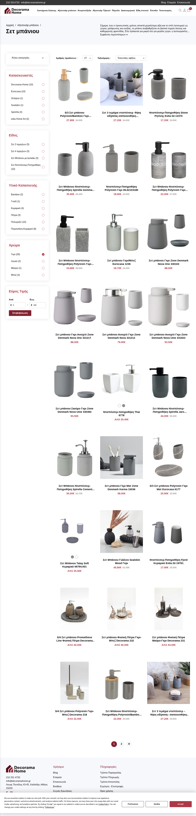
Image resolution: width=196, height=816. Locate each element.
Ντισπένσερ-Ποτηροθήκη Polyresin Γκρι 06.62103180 (121, 188)
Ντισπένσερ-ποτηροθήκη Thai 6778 (121, 414)
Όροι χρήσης (106, 791)
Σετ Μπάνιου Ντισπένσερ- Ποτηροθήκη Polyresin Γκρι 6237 (168, 188)
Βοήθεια (57, 786)
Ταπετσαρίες (165, 10)
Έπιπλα (154, 10)
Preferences (133, 804)
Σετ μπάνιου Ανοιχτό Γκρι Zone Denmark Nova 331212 (121, 336)
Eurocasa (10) (18, 91)
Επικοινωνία (183, 2)
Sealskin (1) (17, 105)
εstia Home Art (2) (20, 119)
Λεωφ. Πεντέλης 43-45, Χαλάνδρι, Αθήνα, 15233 (27, 786)
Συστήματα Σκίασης (46, 10)
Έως (31, 299)
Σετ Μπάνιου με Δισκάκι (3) (24, 158)
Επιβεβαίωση (20, 313)
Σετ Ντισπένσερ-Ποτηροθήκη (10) (25, 167)
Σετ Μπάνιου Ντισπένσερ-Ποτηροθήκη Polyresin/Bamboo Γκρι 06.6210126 (121, 713)
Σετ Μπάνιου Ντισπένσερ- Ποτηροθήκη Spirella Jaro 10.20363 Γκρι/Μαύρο (168, 410)
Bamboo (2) (17, 194)
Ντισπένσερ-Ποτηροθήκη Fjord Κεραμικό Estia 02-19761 (169, 561)
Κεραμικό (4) (17, 208)
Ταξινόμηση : (104, 58)
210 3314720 (13, 2)
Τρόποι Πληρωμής (109, 777)
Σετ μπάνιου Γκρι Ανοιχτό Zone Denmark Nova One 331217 (75, 336)
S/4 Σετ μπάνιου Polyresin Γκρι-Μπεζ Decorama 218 (74, 713)
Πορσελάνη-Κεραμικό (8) (23, 229)
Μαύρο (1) (16, 268)
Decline (157, 804)
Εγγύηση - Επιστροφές (111, 786)
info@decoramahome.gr (33, 2)
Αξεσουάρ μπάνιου (67, 10)
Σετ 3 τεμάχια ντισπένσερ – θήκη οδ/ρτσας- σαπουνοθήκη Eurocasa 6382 (168, 713)
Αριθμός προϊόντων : (66, 58)
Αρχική (10, 25)
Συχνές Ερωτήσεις (62, 791)
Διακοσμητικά (128, 10)
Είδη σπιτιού (142, 10)
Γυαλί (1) (15, 201)
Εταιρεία (171, 2)
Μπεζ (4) (15, 275)
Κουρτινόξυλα (84, 10)
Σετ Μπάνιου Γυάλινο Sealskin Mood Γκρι (121, 561)
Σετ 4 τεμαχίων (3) (20, 151)
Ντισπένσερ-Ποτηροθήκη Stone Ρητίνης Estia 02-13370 (168, 114)
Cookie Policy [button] (103, 804)
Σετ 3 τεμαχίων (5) (20, 144)
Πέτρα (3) (16, 215)
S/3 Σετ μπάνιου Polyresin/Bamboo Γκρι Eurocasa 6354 (74, 114)
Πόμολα (116, 10)
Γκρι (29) (15, 254)
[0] (188, 10)
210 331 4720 (13, 777)
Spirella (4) (16, 112)
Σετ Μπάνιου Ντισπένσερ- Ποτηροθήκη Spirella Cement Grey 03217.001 (74, 487)
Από (11, 299)
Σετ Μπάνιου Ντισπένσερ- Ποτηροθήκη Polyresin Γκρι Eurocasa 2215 (74, 262)
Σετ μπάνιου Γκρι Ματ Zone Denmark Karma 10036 (121, 487)
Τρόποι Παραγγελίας (110, 772)
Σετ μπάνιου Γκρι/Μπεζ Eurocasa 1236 (121, 262)
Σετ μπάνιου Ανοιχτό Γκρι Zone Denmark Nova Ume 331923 (169, 336)
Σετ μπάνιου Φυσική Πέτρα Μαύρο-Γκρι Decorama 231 (168, 639)
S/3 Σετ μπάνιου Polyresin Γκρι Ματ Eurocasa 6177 (169, 487)
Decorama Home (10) (22, 84)
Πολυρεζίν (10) (18, 222)
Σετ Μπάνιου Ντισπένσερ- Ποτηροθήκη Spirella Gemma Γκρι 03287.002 (74, 188)
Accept (181, 804)
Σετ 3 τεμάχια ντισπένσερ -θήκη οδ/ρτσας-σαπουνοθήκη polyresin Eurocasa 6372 (121, 114)
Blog (163, 2)
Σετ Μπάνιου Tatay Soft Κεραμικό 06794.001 (74, 565)
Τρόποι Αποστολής (110, 782)
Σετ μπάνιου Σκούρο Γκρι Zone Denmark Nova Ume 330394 (74, 410)
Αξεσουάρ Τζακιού (101, 10)
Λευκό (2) (16, 261)
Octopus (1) (17, 98)
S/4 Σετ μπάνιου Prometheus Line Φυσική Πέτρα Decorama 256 (74, 639)
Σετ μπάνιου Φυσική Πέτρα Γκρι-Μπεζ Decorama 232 (121, 639)
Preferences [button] (49, 807)
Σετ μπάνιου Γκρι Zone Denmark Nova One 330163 (168, 262)
